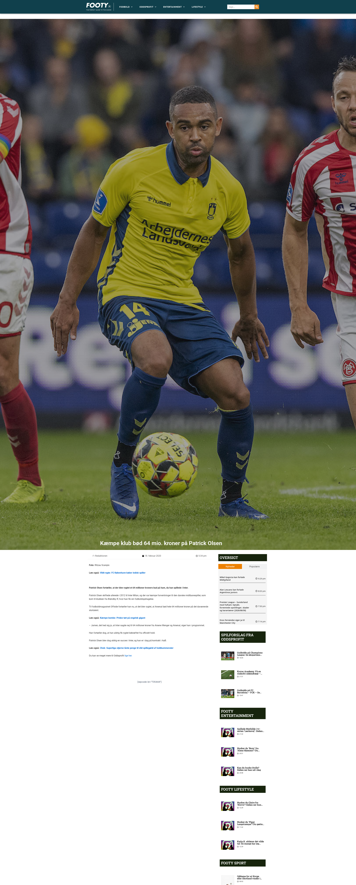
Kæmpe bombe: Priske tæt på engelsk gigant (122, 618)
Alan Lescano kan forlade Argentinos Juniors (232, 591)
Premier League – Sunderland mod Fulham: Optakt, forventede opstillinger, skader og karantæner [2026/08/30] (234, 606)
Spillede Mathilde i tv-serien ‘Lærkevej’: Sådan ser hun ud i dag (250, 731)
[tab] (230, 566)
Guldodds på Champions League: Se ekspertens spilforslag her (250, 654)
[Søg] (256, 7)
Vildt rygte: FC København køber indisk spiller (122, 572)
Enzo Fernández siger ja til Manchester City (232, 621)
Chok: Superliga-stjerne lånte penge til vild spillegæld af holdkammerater (136, 648)
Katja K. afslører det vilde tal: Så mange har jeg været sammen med (250, 843)
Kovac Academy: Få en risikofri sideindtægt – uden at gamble (249, 673)
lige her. (128, 655)
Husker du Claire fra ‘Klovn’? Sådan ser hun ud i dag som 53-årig (249, 804)
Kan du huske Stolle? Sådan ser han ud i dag (249, 768)
